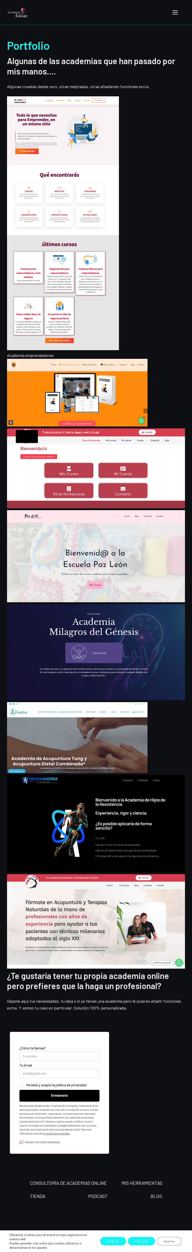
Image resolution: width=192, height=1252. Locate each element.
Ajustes (169, 1241)
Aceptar (113, 1241)
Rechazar (141, 1241)
